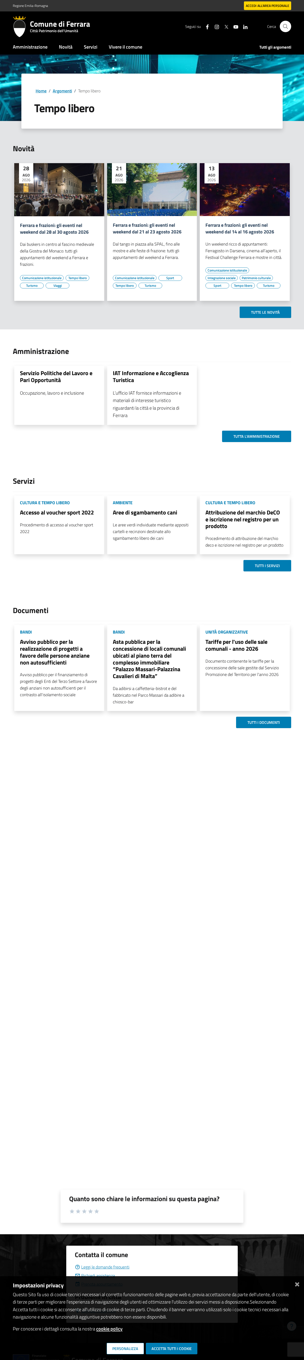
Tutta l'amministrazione (256, 436)
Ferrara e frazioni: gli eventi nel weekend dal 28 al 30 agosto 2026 (54, 228)
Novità (65, 46)
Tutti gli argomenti (275, 47)
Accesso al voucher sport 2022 (57, 512)
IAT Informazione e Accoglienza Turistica (151, 376)
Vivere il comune (125, 46)
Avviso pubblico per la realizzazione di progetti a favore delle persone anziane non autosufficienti (55, 651)
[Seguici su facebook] (205, 26)
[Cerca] (285, 26)
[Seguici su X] (224, 26)
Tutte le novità (265, 312)
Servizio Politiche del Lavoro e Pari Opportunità (56, 376)
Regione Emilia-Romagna (30, 5)
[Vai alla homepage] (21, 26)
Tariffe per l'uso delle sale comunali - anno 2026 (236, 645)
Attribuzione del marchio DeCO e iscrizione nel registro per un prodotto (242, 519)
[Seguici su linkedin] (243, 26)
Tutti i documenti (263, 722)
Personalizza (125, 1348)
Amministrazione (30, 46)
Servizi (90, 46)
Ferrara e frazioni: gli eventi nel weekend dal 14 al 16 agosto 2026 (239, 228)
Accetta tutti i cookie (172, 1348)
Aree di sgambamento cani (145, 512)
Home (41, 91)
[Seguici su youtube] (234, 26)
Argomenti (62, 91)
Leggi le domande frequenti (105, 1267)
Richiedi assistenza (98, 1275)
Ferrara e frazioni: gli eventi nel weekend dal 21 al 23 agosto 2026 (147, 228)
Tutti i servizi (267, 566)
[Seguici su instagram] (215, 26)
